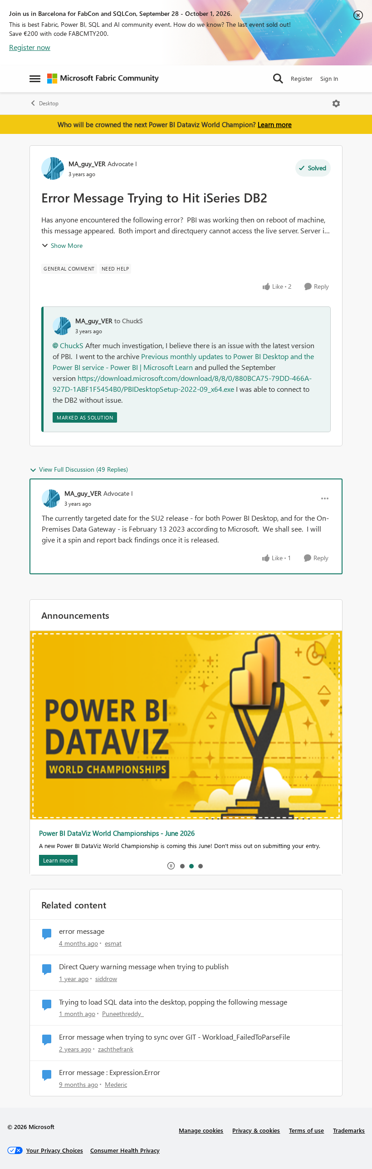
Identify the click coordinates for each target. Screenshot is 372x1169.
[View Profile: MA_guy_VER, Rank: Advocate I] (52, 168)
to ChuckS (128, 320)
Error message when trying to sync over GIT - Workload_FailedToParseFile (174, 1036)
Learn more (275, 124)
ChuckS (71, 345)
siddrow (106, 978)
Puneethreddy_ (123, 1013)
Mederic (116, 1084)
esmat (113, 943)
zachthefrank (115, 1049)
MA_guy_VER (87, 163)
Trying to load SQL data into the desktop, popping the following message (173, 1001)
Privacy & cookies (256, 1130)
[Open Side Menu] (35, 78)
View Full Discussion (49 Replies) (83, 469)
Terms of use (306, 1130)
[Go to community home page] (103, 79)
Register (302, 78)
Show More (67, 245)
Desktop (49, 103)
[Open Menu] (336, 103)
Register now (29, 47)
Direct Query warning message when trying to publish (144, 966)
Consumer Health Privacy (125, 1150)
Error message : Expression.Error (109, 1072)
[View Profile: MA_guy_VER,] (62, 326)
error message (81, 931)
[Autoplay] (171, 865)
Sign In (329, 78)
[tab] (181, 865)
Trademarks (349, 1130)
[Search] (278, 78)
